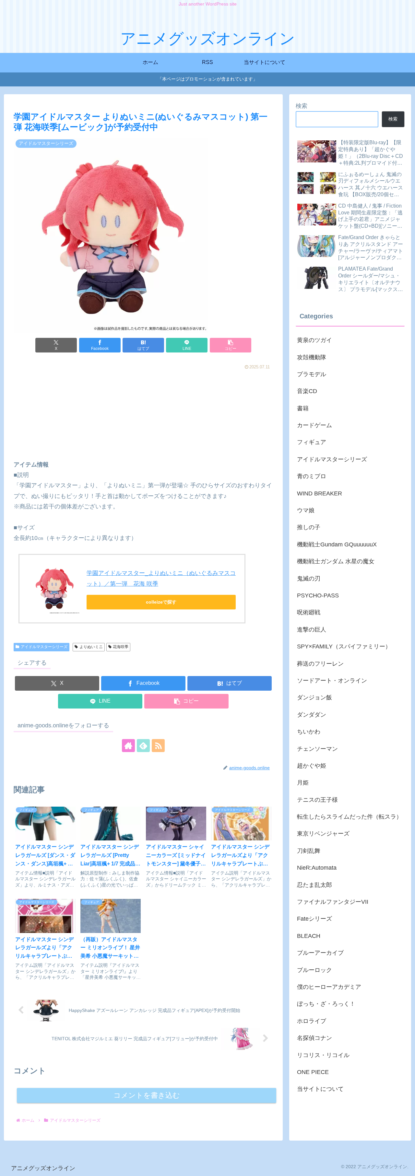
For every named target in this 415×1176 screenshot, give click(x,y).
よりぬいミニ (91, 647)
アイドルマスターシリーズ (44, 647)
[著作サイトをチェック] (128, 745)
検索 (301, 106)
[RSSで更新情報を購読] (158, 745)
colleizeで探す (161, 602)
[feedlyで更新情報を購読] (143, 745)
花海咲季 (120, 647)
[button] (230, 345)
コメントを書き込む (146, 1095)
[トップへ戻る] (405, 1166)
